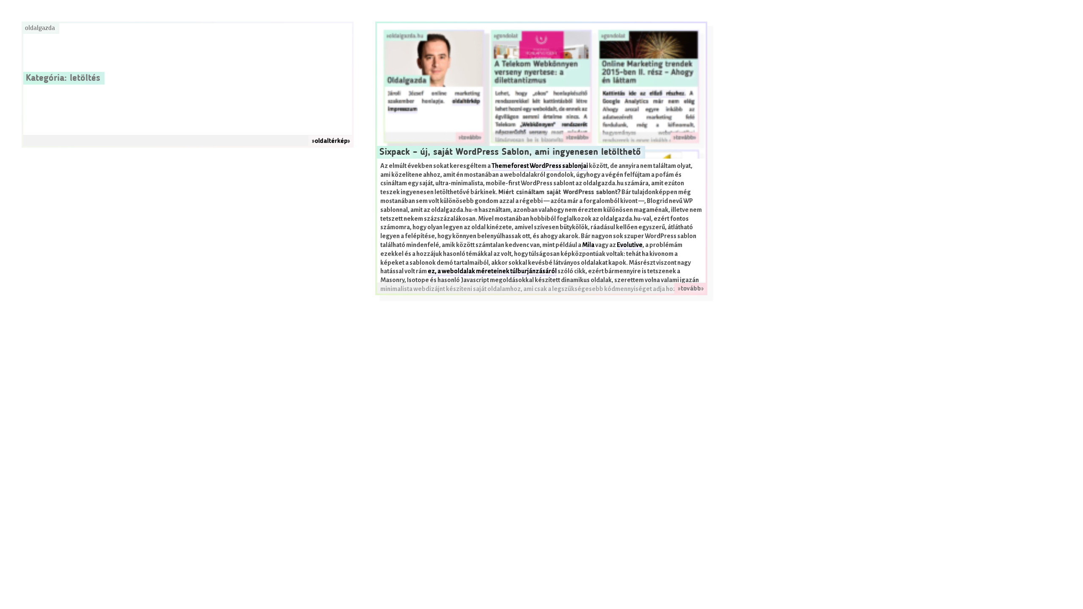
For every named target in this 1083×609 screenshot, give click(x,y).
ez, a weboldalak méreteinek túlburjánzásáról (492, 271)
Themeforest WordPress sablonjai (540, 166)
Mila (588, 245)
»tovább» (691, 288)
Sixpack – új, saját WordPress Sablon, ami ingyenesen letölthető (510, 152)
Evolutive (630, 245)
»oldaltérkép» (331, 141)
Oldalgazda (40, 28)
